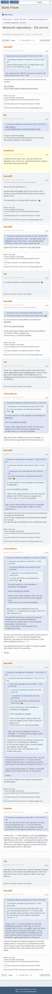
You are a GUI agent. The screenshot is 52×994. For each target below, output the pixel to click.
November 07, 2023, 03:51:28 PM (14, 119)
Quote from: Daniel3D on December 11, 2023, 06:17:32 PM (26, 558)
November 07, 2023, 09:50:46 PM (14, 230)
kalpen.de (22, 191)
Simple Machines (32, 991)
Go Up (4, 975)
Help (16, 989)
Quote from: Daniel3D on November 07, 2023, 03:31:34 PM (26, 124)
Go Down (5, 40)
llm (5, 115)
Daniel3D (8, 47)
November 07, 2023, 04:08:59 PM (14, 154)
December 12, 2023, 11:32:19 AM (13, 894)
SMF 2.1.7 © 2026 (20, 991)
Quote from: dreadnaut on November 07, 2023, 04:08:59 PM (27, 236)
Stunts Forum (10, 7)
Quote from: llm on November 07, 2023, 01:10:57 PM (24, 56)
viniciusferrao (10, 393)
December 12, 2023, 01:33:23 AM (13, 812)
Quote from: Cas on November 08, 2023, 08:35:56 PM (24, 313)
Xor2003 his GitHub (16, 326)
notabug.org (8, 377)
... (21, 40)
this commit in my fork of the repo (22, 930)
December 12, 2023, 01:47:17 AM (13, 865)
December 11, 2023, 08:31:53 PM (13, 552)
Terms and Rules (25, 989)
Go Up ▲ (34, 989)
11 (34, 40)
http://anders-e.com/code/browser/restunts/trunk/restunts (21, 87)
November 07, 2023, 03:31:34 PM (14, 50)
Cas (5, 274)
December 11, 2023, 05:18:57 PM (13, 397)
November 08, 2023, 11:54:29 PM (14, 305)
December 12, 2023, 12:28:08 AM (13, 667)
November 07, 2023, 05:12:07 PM (14, 180)
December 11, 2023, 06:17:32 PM (13, 454)
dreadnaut (9, 150)
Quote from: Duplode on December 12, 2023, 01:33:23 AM (26, 900)
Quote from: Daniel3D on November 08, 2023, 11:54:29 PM (26, 403)
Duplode (8, 808)
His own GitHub (34, 247)
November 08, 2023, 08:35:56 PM (14, 277)
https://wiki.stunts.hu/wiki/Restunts (22, 373)
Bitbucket (7, 161)
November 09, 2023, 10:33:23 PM (14, 366)
